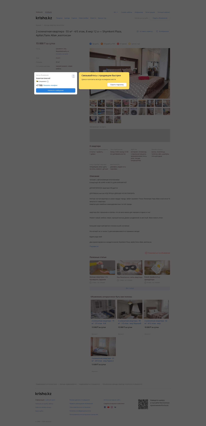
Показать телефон (50, 85)
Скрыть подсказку (117, 85)
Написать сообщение (56, 90)
